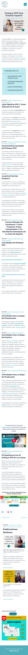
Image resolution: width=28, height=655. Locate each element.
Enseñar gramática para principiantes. (12, 259)
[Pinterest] (8, 512)
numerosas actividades (12, 340)
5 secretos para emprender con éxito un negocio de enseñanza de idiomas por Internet (13, 551)
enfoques (14, 461)
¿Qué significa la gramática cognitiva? (12, 585)
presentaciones (19, 323)
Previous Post (5, 517)
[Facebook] (2, 512)
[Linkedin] (11, 512)
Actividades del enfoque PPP (15, 90)
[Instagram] (12, 650)
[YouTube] (14, 650)
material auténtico (20, 327)
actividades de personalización (10, 393)
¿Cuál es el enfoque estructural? (15, 174)
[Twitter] (5, 512)
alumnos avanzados (20, 263)
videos (12, 323)
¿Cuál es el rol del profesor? (15, 86)
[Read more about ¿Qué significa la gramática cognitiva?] (14, 576)
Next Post (24, 517)
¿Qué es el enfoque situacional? (15, 332)
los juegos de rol (13, 386)
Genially (4, 404)
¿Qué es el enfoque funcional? (15, 220)
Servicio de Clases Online (11, 18)
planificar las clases (7, 164)
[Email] (17, 650)
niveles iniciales (14, 252)
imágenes (4, 325)
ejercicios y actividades (11, 365)
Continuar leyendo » (8, 567)
